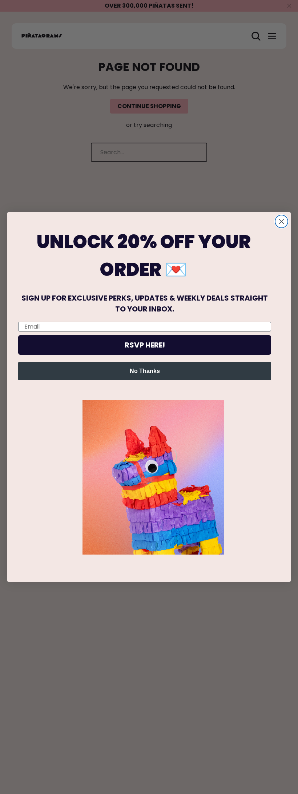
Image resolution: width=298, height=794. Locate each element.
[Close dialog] (281, 221)
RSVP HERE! (145, 345)
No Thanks (145, 371)
